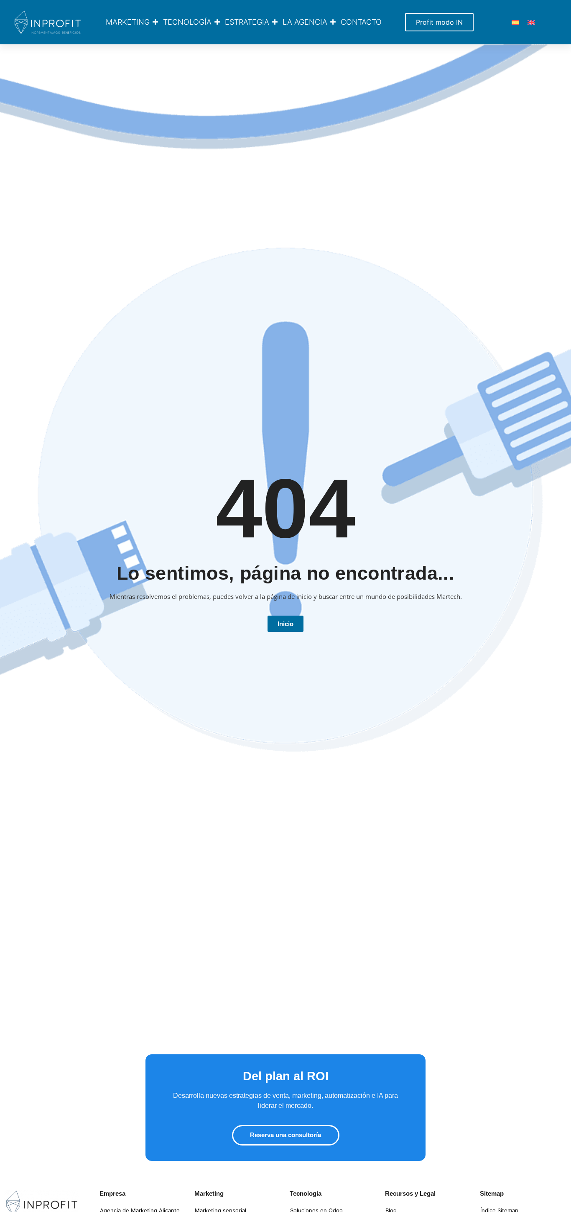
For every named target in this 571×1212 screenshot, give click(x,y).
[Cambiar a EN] (531, 22)
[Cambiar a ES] (515, 22)
